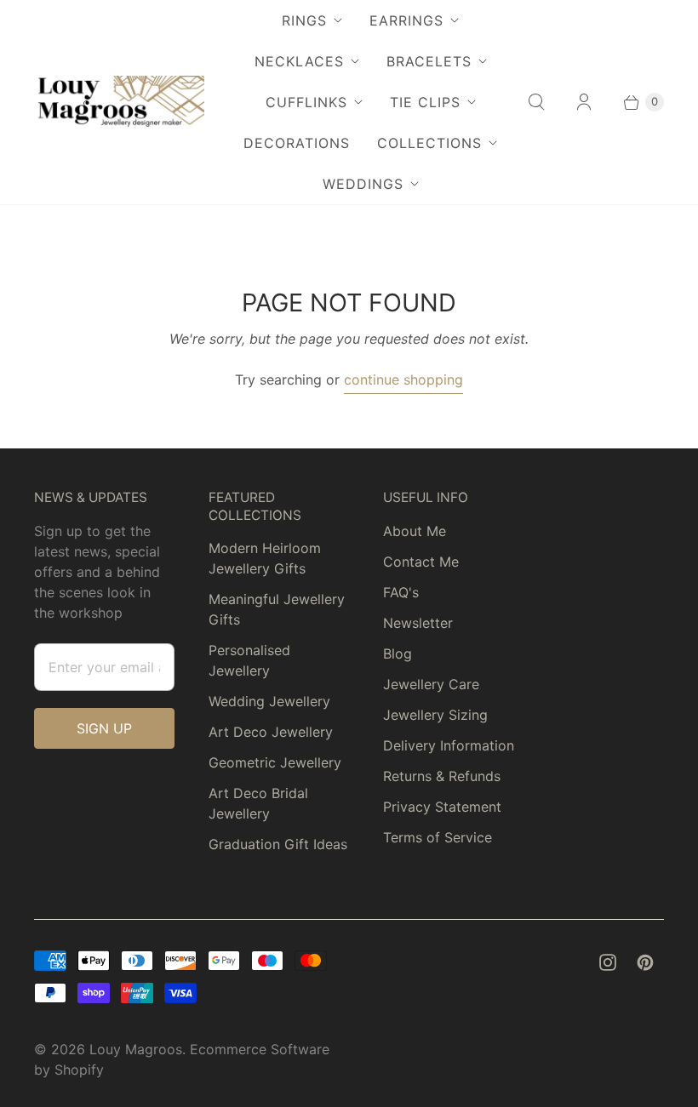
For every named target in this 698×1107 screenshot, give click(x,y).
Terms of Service (437, 837)
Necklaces (299, 61)
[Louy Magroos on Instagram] (607, 962)
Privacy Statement (442, 806)
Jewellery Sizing (435, 714)
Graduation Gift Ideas (278, 844)
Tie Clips (425, 102)
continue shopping (403, 379)
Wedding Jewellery (269, 701)
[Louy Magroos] (119, 102)
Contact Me (421, 561)
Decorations (296, 142)
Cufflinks (306, 102)
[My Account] (584, 102)
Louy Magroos (135, 1049)
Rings (304, 20)
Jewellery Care (431, 684)
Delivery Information (448, 745)
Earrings (406, 20)
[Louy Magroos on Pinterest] (645, 962)
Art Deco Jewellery (271, 731)
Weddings (363, 183)
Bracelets (429, 61)
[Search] (536, 102)
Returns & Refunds (442, 776)
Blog (397, 653)
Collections (429, 142)
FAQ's (401, 592)
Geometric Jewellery (275, 762)
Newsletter (418, 622)
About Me (414, 530)
